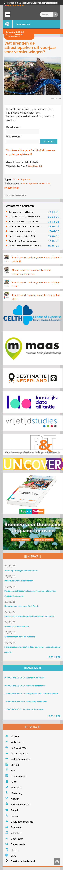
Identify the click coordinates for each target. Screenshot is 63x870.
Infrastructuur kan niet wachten (18, 580)
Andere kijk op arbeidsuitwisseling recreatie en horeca (29, 616)
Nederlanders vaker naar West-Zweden (22, 606)
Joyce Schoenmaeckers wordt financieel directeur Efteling (22, 231)
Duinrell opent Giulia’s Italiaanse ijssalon (24, 241)
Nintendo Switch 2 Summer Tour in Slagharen (24, 216)
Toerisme (16, 827)
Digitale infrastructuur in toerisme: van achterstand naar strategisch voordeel (30, 593)
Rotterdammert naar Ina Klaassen (19, 636)
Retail (14, 781)
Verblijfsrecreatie (20, 759)
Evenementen (18, 776)
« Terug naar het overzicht (15, 195)
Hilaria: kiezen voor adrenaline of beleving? (24, 221)
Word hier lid (35, 166)
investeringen (11, 187)
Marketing (16, 793)
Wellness (16, 787)
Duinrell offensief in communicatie (25, 226)
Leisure (15, 816)
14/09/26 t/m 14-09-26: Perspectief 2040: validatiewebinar (31, 693)
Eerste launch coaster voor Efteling (25, 245)
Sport (14, 770)
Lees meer (54, 657)
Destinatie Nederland (23, 861)
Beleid (14, 810)
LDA (13, 855)
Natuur (15, 798)
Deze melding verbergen (44, 3)
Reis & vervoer (19, 747)
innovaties (45, 183)
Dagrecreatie (18, 844)
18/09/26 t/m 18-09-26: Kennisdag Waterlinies (25, 701)
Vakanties (16, 833)
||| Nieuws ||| (32, 556)
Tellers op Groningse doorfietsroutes (21, 570)
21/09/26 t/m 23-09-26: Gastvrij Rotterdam (23, 709)
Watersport (17, 742)
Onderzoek (17, 838)
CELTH (14, 850)
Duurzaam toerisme (22, 821)
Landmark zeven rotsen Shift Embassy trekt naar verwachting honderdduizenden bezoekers (23, 236)
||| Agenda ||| (32, 668)
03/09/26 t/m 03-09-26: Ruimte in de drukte (24, 677)
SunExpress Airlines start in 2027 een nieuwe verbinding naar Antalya (32, 649)
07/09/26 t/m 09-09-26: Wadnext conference (24, 685)
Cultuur (15, 764)
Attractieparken (21, 179)
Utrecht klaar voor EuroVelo (16, 626)
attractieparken (29, 183)
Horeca (15, 736)
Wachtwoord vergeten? (19, 150)
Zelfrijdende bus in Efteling (21, 212)
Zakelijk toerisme (20, 804)
